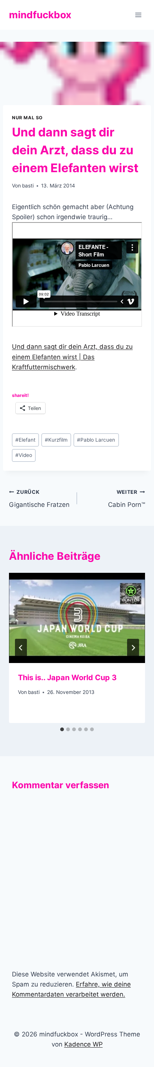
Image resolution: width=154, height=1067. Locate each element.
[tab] (62, 729)
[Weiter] (133, 648)
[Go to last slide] (21, 648)
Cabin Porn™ (126, 499)
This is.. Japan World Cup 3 (67, 677)
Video (23, 455)
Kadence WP (83, 1044)
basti (28, 186)
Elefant (25, 440)
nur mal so (27, 117)
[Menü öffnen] (138, 14)
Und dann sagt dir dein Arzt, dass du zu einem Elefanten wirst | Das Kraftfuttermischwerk (72, 356)
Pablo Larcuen (96, 440)
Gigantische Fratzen (39, 499)
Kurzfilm (56, 440)
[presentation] (77, 618)
